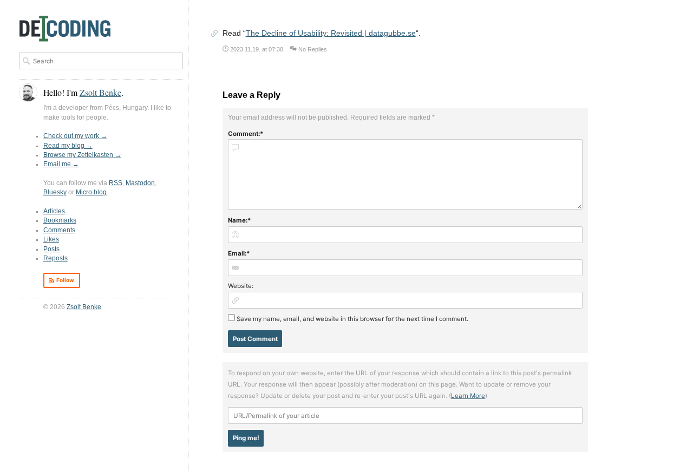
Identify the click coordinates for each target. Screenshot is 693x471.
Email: (237, 253)
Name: (237, 220)
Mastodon (140, 183)
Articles (54, 211)
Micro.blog (91, 192)
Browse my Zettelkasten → (82, 155)
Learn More (468, 396)
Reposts (55, 258)
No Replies (312, 49)
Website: (240, 286)
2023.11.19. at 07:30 (256, 49)
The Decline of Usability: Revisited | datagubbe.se (331, 33)
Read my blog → (68, 145)
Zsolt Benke (84, 307)
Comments (59, 230)
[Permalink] (214, 34)
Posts (51, 249)
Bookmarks (59, 220)
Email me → (61, 164)
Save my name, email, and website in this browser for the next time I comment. (352, 319)
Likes (51, 239)
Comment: (244, 134)
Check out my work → (75, 136)
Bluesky (55, 192)
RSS (115, 183)
